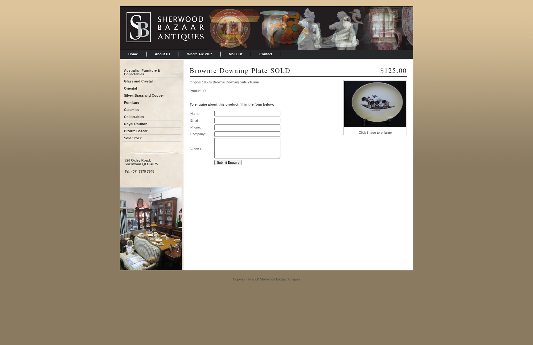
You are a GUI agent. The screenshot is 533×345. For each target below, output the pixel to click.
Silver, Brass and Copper (144, 95)
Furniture (131, 102)
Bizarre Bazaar (135, 131)
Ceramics (131, 109)
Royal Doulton (135, 124)
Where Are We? (199, 54)
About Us (162, 54)
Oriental (130, 88)
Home (133, 54)
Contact (265, 54)
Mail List (235, 54)
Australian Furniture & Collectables (142, 72)
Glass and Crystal (138, 81)
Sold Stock (133, 138)
